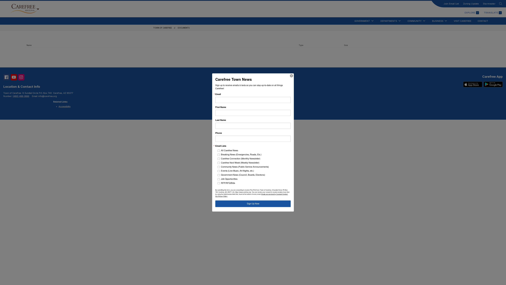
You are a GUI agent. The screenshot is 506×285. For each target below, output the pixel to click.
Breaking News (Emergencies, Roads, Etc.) (241, 154)
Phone (218, 133)
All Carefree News (229, 150)
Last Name (220, 120)
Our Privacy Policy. (221, 196)
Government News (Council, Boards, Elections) (243, 174)
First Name (220, 107)
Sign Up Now (253, 204)
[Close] (291, 75)
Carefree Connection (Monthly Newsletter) (240, 158)
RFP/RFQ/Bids (228, 182)
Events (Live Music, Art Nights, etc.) (237, 170)
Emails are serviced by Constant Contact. (274, 194)
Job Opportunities (229, 178)
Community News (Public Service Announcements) (245, 166)
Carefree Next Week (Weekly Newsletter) (240, 162)
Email (218, 94)
